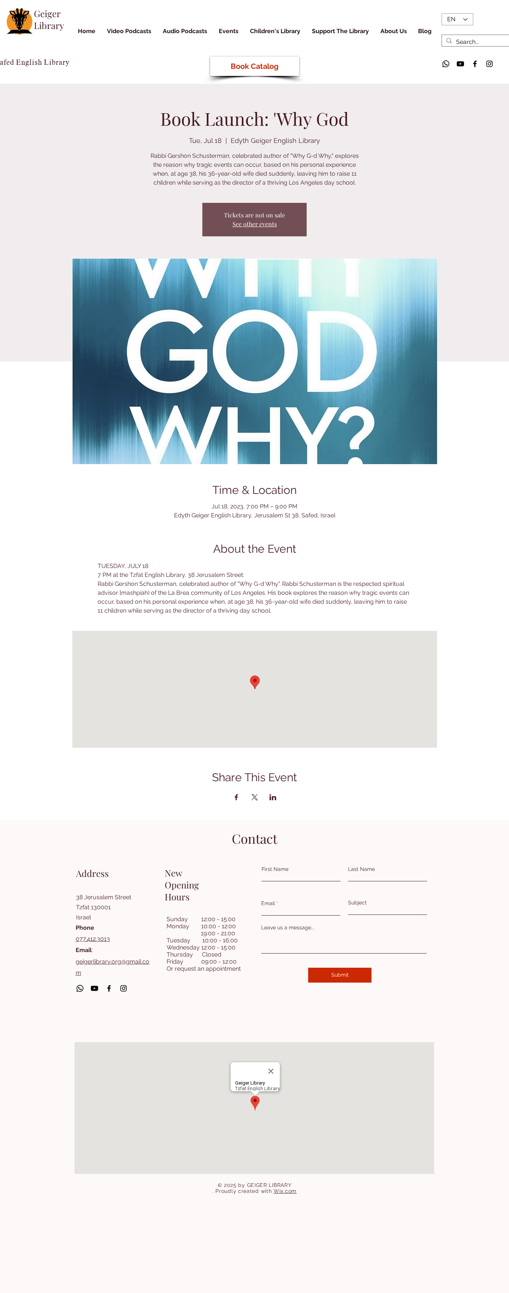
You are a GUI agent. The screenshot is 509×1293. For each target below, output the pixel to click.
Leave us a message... (287, 927)
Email (268, 903)
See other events (255, 224)
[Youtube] (460, 64)
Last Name (361, 869)
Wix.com (285, 1191)
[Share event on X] (254, 797)
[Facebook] (475, 64)
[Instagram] (489, 64)
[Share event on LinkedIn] (272, 797)
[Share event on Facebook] (236, 797)
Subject (357, 902)
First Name (275, 869)
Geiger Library (49, 19)
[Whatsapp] (446, 64)
